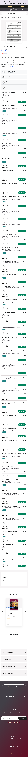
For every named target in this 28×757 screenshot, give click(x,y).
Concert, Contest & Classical (14, 17)
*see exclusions (22, 3)
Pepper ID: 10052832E (6, 534)
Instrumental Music (7, 17)
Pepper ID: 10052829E (6, 456)
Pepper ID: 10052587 (6, 94)
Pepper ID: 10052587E (6, 108)
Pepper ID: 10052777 (6, 120)
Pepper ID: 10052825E (6, 378)
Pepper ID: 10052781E (6, 224)
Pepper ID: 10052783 (6, 314)
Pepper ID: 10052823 (6, 262)
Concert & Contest (18, 17)
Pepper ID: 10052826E (6, 405)
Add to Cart (22, 101)
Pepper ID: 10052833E (6, 559)
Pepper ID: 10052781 (6, 211)
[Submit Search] (2, 13)
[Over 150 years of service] (14, 686)
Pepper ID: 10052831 (6, 494)
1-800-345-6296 (14, 734)
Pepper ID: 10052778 (6, 145)
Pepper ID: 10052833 (6, 546)
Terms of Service (9, 753)
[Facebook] (9, 723)
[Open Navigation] (2, 9)
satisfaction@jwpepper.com (14, 736)
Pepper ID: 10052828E (6, 482)
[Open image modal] (14, 32)
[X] (11, 723)
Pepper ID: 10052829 (6, 441)
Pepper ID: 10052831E (6, 507)
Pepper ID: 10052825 (6, 365)
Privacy (15, 753)
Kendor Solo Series (14, 639)
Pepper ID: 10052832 (6, 519)
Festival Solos (10, 613)
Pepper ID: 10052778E (6, 160)
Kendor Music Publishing (7, 50)
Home (2, 17)
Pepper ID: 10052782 (6, 287)
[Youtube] (17, 723)
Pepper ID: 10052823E (6, 275)
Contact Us (10, 6)
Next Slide (26, 612)
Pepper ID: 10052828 (6, 468)
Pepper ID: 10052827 (6, 417)
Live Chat (22, 6)
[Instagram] (14, 723)
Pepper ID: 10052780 (6, 185)
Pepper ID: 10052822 (6, 236)
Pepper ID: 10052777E (6, 133)
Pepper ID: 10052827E (6, 430)
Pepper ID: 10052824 (6, 339)
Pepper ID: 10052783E (6, 327)
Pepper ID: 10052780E (6, 199)
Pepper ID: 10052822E (6, 250)
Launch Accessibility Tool (19, 754)
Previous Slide (2, 612)
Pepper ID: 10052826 (6, 390)
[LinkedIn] (19, 723)
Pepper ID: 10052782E (6, 302)
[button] (14, 32)
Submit (23, 718)
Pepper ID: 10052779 (6, 171)
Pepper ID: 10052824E (6, 353)
